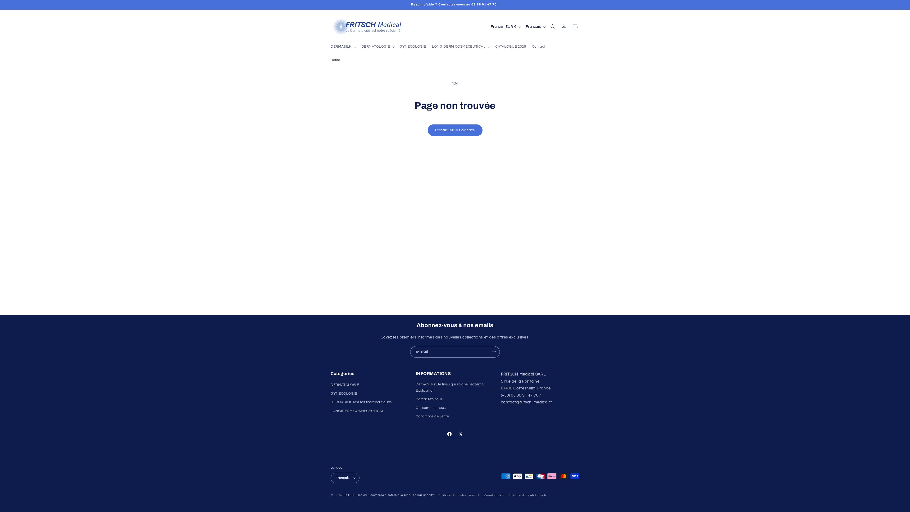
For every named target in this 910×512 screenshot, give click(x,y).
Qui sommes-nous (431, 408)
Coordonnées (494, 495)
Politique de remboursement (459, 495)
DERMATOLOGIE (345, 385)
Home (335, 60)
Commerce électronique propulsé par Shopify (401, 495)
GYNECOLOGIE (344, 393)
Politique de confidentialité (528, 495)
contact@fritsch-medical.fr (526, 402)
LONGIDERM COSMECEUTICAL (357, 411)
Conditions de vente (432, 416)
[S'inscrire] (494, 352)
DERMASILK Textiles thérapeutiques (361, 402)
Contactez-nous (429, 399)
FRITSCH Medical (355, 495)
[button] (343, 47)
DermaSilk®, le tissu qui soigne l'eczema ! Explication (450, 387)
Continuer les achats (455, 130)
